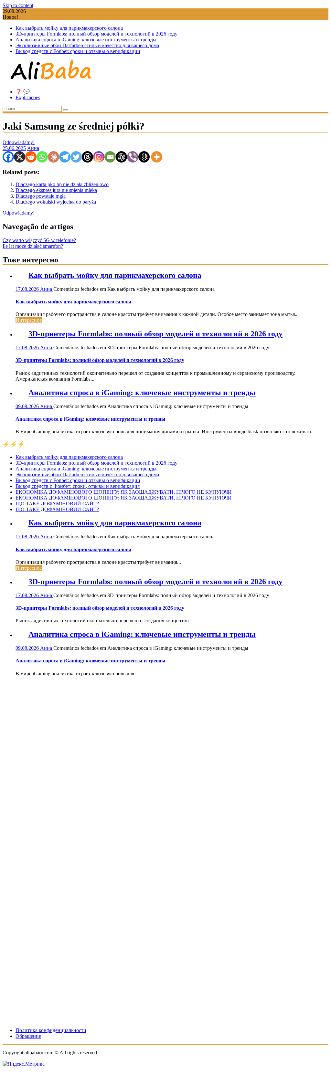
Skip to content (18, 5)
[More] (157, 157)
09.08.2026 (28, 406)
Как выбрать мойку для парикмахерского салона (69, 28)
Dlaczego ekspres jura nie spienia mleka (56, 190)
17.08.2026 (28, 289)
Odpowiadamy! (19, 142)
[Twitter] (76, 157)
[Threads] (87, 157)
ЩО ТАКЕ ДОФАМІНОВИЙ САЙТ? (57, 503)
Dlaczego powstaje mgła (41, 196)
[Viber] (132, 157)
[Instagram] (98, 157)
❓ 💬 (23, 91)
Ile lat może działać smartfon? (33, 246)
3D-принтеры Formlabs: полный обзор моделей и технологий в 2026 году (96, 34)
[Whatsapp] (42, 157)
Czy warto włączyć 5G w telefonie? (39, 240)
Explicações (28, 97)
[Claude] (53, 157)
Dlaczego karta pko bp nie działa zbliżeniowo (62, 184)
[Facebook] (8, 157)
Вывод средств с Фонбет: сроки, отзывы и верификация (78, 486)
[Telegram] (64, 157)
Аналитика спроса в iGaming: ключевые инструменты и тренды (86, 39)
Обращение (28, 1036)
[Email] (110, 157)
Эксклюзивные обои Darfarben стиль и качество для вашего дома (87, 45)
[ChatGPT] (121, 157)
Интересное (29, 320)
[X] (19, 157)
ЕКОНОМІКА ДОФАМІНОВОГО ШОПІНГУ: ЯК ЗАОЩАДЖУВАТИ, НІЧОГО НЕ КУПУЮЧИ (124, 492)
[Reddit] (31, 157)
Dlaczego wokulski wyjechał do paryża (56, 202)
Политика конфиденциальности (51, 1030)
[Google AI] (144, 157)
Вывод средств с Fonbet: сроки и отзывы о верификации (78, 51)
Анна (33, 148)
